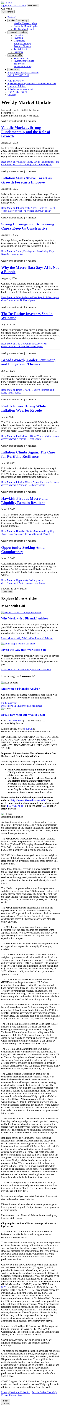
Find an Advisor (15, 80)
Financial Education (18, 32)
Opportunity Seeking (23, 549)
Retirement (19, 40)
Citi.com (12, 94)
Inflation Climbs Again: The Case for (28, 454)
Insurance (18, 52)
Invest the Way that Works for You (23, 649)
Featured (12, 17)
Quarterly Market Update (26, 26)
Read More (30, 163)
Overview (19, 35)
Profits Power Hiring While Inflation (23, 408)
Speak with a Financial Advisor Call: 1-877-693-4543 (23, 74)
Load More (7, 592)
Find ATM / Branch (17, 92)
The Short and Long (24, 29)
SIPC (4, 1287)
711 (43, 720)
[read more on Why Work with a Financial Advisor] (21, 612)
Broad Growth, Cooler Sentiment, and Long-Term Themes (28, 362)
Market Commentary (18, 20)
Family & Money (22, 43)
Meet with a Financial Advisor (20, 688)
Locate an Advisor (17, 86)
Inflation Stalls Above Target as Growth (26, 180)
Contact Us (14, 69)
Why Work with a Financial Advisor (24, 618)
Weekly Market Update (25, 23)
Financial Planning (23, 66)
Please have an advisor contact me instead (21, 705)
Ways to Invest (21, 58)
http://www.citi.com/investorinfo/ (28, 800)
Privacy (5, 1392)
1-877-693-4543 (15, 720)
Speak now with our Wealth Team (23, 714)
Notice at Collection (20, 1392)
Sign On (28, 728)
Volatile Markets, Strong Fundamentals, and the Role (25, 132)
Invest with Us (15, 55)
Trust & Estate (21, 49)
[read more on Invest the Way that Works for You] (18, 643)
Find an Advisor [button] (9, 703)
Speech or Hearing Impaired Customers (32, 83)
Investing (18, 38)
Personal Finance (22, 46)
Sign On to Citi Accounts (13, 5)
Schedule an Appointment (20, 89)
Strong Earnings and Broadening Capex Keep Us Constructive (27, 226)
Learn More (27, 638)
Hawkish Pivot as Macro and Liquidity (24, 500)
